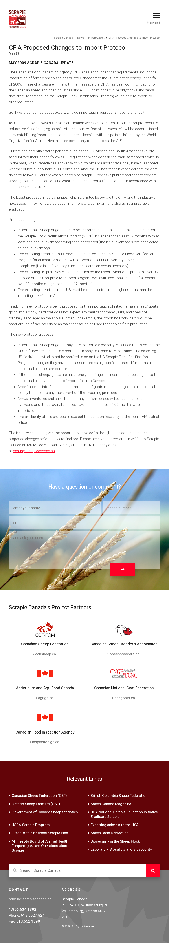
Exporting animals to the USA (115, 825)
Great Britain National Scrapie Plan (40, 833)
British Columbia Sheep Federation (119, 795)
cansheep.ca (45, 654)
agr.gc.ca (45, 698)
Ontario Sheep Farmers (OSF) (36, 804)
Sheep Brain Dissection (110, 833)
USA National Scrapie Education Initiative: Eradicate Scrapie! (125, 814)
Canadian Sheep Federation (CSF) (39, 795)
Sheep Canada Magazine (111, 804)
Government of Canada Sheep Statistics (45, 812)
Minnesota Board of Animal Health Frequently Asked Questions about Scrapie (40, 845)
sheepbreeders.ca (124, 654)
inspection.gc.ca (45, 742)
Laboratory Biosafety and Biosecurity (121, 849)
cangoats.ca (124, 698)
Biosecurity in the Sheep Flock (115, 841)
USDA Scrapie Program (31, 825)
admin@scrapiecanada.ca (34, 451)
